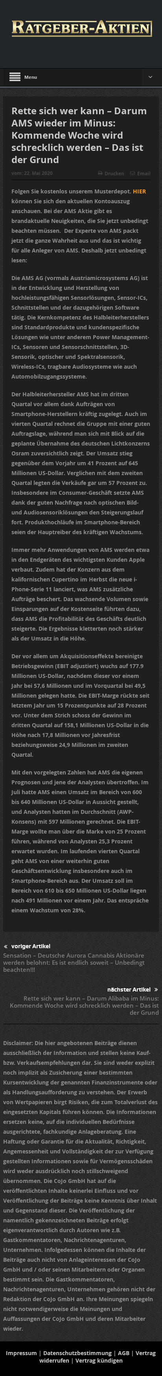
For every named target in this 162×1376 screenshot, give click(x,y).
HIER (139, 191)
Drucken (114, 173)
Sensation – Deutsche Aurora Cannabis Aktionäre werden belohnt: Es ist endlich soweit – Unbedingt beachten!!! (74, 962)
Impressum (21, 1353)
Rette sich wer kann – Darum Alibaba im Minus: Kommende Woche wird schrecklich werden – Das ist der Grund (84, 1005)
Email (144, 173)
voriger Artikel (30, 946)
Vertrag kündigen (99, 1360)
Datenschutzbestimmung (77, 1353)
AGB (123, 1353)
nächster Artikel (129, 989)
